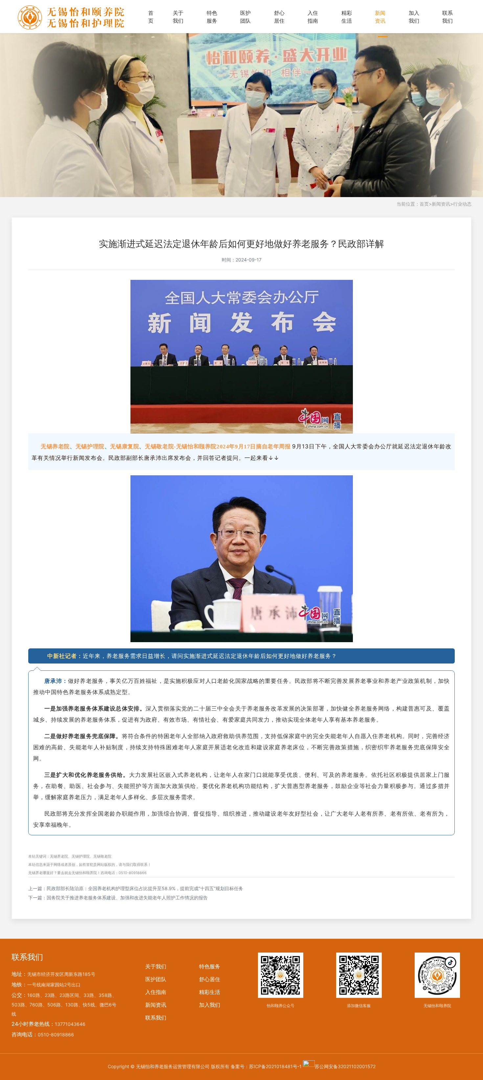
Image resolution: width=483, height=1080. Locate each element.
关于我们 (178, 17)
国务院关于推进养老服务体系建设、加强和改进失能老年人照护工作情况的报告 (127, 897)
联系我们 (447, 17)
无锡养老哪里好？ (42, 872)
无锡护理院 (81, 856)
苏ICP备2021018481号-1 (275, 1066)
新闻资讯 (380, 17)
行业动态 (462, 204)
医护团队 (245, 17)
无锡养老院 (59, 856)
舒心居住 (279, 17)
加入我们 (414, 17)
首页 (150, 17)
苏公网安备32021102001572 (345, 1066)
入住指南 (313, 17)
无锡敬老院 (102, 856)
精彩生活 (346, 17)
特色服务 (212, 17)
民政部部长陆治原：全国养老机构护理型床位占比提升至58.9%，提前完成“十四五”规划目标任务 (145, 888)
